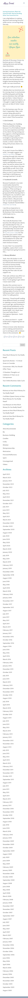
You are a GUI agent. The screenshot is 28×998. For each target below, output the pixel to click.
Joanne (5, 411)
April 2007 (6, 932)
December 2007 (8, 906)
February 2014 (8, 711)
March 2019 (7, 562)
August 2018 (7, 578)
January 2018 (7, 598)
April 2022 (6, 497)
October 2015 (7, 672)
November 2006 (8, 948)
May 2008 (6, 890)
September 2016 (8, 643)
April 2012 (6, 760)
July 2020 (6, 536)
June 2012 (6, 753)
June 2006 (6, 958)
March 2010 (7, 831)
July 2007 (6, 922)
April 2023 (6, 474)
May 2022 (6, 494)
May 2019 (6, 559)
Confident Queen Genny (11, 396)
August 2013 (7, 718)
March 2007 (7, 935)
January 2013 (7, 737)
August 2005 (7, 990)
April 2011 (6, 796)
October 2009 (8, 848)
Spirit (5, 458)
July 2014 (6, 702)
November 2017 (8, 601)
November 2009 (8, 844)
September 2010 (8, 818)
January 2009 (7, 870)
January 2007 (7, 942)
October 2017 (7, 604)
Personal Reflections (10, 455)
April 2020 (6, 546)
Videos (5, 464)
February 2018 (8, 594)
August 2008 (7, 883)
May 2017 (6, 620)
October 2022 (7, 487)
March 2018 (7, 591)
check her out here (9, 205)
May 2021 (6, 513)
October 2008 (8, 877)
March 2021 (7, 520)
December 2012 (8, 741)
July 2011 (6, 786)
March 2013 (7, 731)
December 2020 (8, 523)
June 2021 (6, 510)
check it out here (8, 154)
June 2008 (6, 887)
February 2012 (8, 767)
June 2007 (6, 926)
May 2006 (6, 961)
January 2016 (7, 666)
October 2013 (7, 715)
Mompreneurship (9, 448)
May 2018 (6, 585)
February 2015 (8, 685)
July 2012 (6, 750)
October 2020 (8, 526)
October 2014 (7, 695)
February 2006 (8, 971)
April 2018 (6, 588)
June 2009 (6, 861)
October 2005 (7, 984)
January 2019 (7, 568)
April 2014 (6, 705)
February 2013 (8, 734)
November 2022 (8, 484)
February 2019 (8, 565)
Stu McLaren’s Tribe (11, 233)
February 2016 (8, 663)
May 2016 (6, 653)
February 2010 (8, 835)
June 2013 (6, 724)
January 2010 (7, 838)
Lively (5, 442)
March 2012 (7, 763)
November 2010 (8, 812)
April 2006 (6, 965)
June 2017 (6, 617)
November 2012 (8, 744)
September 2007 (8, 916)
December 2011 (8, 770)
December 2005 (8, 977)
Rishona (5, 391)
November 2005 (8, 981)
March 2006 (7, 968)
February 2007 (8, 939)
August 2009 (7, 854)
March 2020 (7, 549)
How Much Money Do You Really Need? (14, 398)
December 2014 (8, 689)
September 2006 (8, 955)
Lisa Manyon (7, 405)
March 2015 (7, 682)
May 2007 (6, 929)
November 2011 (8, 773)
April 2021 (6, 517)
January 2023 (7, 481)
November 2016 (8, 637)
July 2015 (6, 676)
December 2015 (8, 669)
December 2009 (8, 841)
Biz (4, 432)
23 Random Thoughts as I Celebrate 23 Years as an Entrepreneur (11, 374)
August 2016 (7, 646)
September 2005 (8, 987)
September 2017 (8, 607)
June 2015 (6, 679)
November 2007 (8, 909)
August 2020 (7, 533)
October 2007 (7, 913)
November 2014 (8, 692)
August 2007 (7, 919)
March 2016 (7, 659)
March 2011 (7, 799)
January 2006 (7, 974)
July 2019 (6, 556)
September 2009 (8, 851)
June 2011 (6, 789)
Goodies (5, 438)
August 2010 (7, 822)
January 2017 (7, 633)
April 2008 (6, 893)
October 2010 (7, 815)
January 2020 (7, 552)
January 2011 (7, 805)
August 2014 (7, 698)
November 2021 (8, 500)
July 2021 (6, 507)
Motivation (6, 451)
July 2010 (6, 825)
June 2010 (6, 828)
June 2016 (6, 650)
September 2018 (8, 575)
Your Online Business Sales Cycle (14, 381)
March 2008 (7, 896)
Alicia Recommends (9, 429)
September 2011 (8, 780)
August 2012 (7, 747)
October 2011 (7, 776)
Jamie (5, 416)
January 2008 (7, 903)
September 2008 (8, 880)
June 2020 (6, 539)
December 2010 (8, 809)
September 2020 (8, 530)
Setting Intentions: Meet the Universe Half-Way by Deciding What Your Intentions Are (12, 13)
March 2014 (7, 708)
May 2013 (6, 728)
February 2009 (8, 867)
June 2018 (6, 581)
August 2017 (7, 611)
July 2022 (6, 491)
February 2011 (7, 802)
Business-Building (9, 435)
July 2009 (6, 857)
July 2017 (6, 614)
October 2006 (8, 952)
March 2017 (7, 627)
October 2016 (7, 640)
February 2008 (8, 900)
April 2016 (6, 656)
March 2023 (7, 478)
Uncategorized (8, 461)
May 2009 (6, 864)
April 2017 (6, 624)
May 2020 (6, 543)
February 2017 (8, 630)
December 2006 (8, 945)
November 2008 (8, 874)
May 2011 (6, 792)
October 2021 (7, 504)
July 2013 (6, 721)
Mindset (5, 445)
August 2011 (7, 783)
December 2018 (8, 572)
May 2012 (6, 757)
